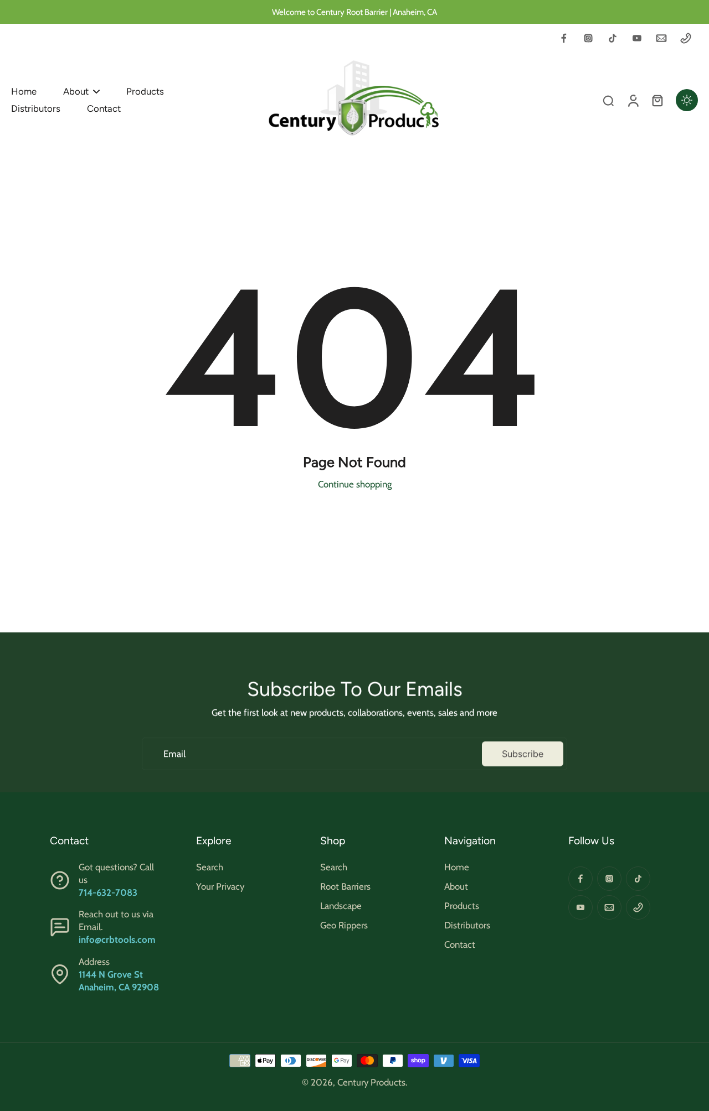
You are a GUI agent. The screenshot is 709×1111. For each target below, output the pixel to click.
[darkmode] (687, 100)
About (456, 886)
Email (174, 753)
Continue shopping (355, 484)
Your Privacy (220, 886)
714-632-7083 (108, 892)
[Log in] (632, 100)
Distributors (467, 925)
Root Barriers (345, 886)
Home (456, 867)
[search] (608, 100)
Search (209, 867)
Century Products (371, 1082)
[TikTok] (612, 38)
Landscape (341, 905)
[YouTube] (637, 38)
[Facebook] (564, 38)
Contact (459, 944)
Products (461, 905)
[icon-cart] (657, 100)
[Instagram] (588, 38)
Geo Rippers (344, 925)
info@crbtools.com (117, 939)
